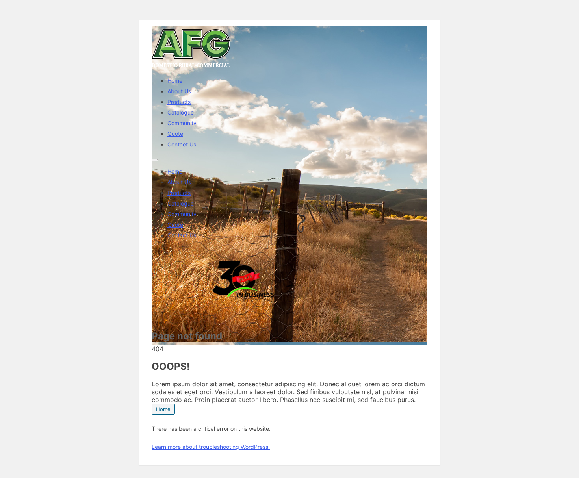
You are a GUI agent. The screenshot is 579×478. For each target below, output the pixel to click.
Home (174, 80)
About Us (179, 91)
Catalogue (180, 112)
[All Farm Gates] (191, 67)
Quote (175, 133)
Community (182, 123)
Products (179, 101)
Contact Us (181, 144)
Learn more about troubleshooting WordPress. (211, 446)
